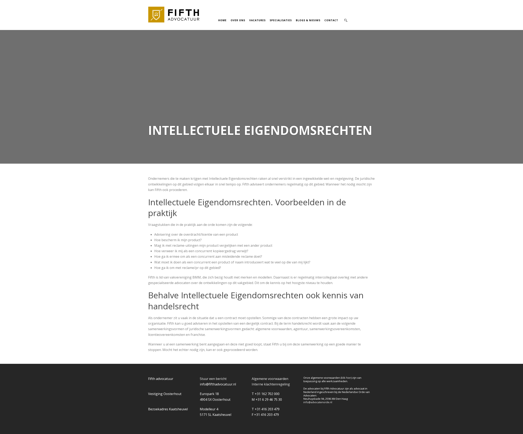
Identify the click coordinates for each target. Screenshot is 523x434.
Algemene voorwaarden (270, 378)
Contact (331, 20)
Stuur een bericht (213, 378)
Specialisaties (281, 20)
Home (222, 20)
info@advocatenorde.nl (317, 402)
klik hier (346, 378)
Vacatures (257, 20)
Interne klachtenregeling (271, 384)
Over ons (238, 20)
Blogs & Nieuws (308, 20)
